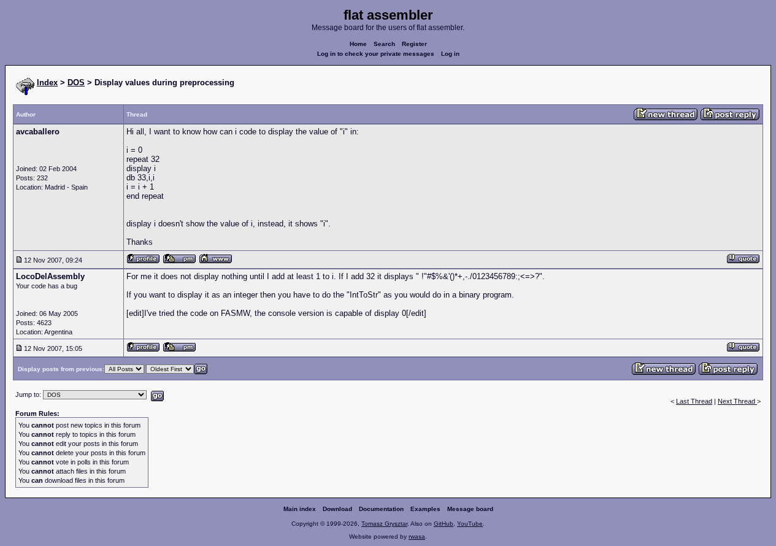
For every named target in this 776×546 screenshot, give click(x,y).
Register (414, 43)
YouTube (470, 523)
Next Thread (737, 401)
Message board (470, 509)
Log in (450, 53)
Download (337, 509)
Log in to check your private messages (375, 53)
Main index (299, 509)
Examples (425, 509)
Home (358, 43)
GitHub (443, 523)
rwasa (417, 536)
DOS (76, 82)
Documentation (381, 509)
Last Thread (694, 401)
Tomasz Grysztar (384, 523)
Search (384, 43)
